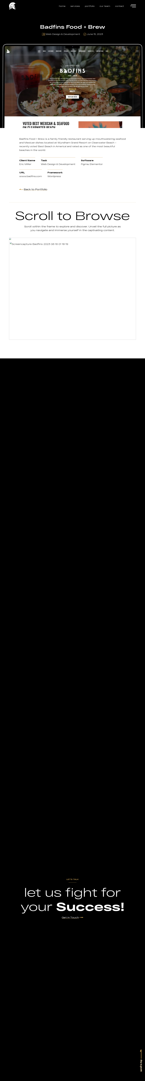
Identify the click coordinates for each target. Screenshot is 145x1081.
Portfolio (90, 6)
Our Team (105, 6)
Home (62, 6)
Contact (119, 6)
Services (75, 6)
